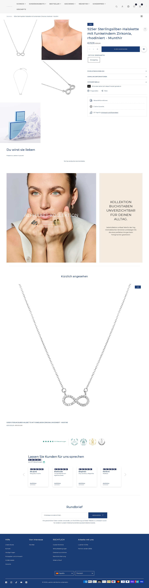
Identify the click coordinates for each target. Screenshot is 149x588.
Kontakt (7, 548)
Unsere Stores (9, 545)
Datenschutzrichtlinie (60, 552)
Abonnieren (96, 515)
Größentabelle (9, 560)
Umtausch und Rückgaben (109, 112)
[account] (122, 6)
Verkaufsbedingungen (60, 548)
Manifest (31, 545)
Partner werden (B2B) (85, 548)
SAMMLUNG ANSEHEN (50, 224)
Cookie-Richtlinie (58, 545)
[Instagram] (11, 582)
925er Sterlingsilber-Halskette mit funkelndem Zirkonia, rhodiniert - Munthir (37, 422)
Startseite (9, 16)
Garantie (8, 564)
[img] (75, 460)
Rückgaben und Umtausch (13, 556)
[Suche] (116, 6)
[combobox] (64, 573)
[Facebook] (6, 582)
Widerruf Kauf (57, 560)
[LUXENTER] (9, 6)
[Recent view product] (128, 6)
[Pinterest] (26, 582)
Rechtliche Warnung (59, 556)
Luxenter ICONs (83, 545)
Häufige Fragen (10, 552)
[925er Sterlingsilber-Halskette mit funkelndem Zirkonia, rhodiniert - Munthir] (74, 352)
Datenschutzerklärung (74, 523)
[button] (145, 29)
